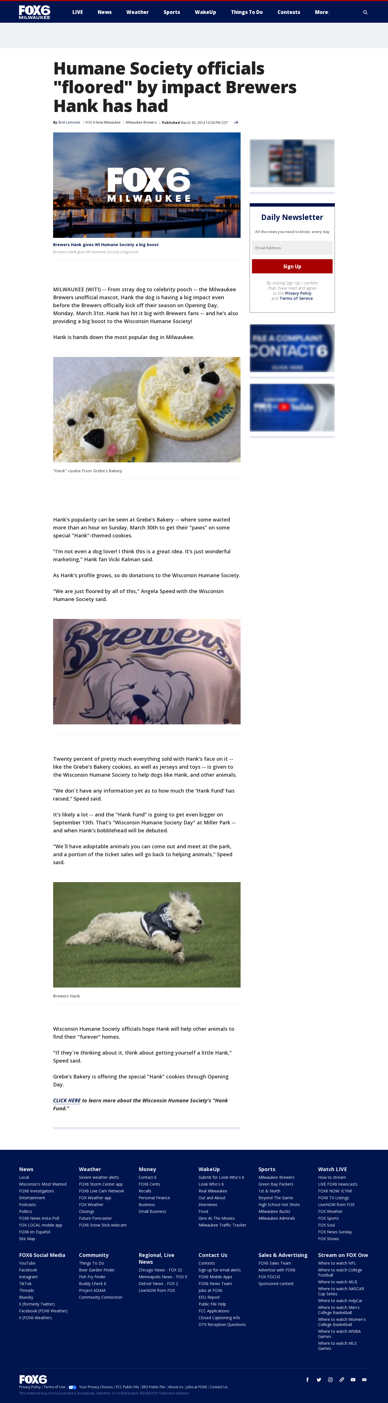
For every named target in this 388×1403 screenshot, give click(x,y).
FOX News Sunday (335, 1231)
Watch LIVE (332, 1169)
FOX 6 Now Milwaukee (103, 122)
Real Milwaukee (213, 1191)
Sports (266, 1169)
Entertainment (32, 1197)
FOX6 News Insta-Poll (39, 1218)
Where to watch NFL (337, 1263)
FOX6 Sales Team (274, 1263)
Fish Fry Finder (92, 1276)
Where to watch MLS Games (337, 1345)
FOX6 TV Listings (333, 1197)
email (364, 1379)
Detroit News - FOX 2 (158, 1283)
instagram (330, 1379)
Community (94, 1255)
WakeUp (209, 1169)
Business (147, 1204)
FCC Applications (214, 1310)
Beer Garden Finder (97, 1270)
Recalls (145, 1191)
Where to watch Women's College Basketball (342, 1322)
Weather (90, 1169)
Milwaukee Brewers (141, 122)
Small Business (152, 1211)
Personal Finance (154, 1197)
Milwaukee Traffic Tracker (222, 1225)
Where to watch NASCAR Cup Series (341, 1291)
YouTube (27, 1263)
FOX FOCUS (269, 1276)
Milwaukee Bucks (274, 1211)
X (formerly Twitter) (37, 1304)
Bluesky (26, 1297)
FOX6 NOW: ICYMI (335, 1191)
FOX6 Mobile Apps (215, 1276)
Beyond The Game (275, 1197)
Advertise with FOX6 (276, 1270)
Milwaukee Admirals (276, 1218)
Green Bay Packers (275, 1184)
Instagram (28, 1276)
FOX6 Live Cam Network (101, 1191)
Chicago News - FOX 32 (160, 1270)
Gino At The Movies (217, 1218)
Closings (86, 1211)
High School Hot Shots (279, 1204)
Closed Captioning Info (219, 1317)
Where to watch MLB (337, 1281)
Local (24, 1177)
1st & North (269, 1191)
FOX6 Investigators (36, 1191)
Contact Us (213, 1255)
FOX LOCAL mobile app (40, 1225)
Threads (26, 1290)
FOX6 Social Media (42, 1255)
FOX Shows (328, 1238)
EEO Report (209, 1297)
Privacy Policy (298, 293)
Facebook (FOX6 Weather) (43, 1310)
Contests (207, 1263)
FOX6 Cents (149, 1184)
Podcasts (27, 1204)
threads (341, 1379)
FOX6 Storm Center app (101, 1184)
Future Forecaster (95, 1218)
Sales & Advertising (283, 1255)
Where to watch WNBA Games (339, 1334)
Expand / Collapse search (365, 12)
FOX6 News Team (215, 1283)
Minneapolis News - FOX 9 (163, 1276)
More (321, 12)
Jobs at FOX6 (210, 1290)
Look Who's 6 (211, 1184)
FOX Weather (91, 1204)
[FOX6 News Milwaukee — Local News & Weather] (38, 12)
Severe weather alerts (99, 1177)
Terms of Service (296, 298)
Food (203, 1211)
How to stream (332, 1177)
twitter (319, 1379)
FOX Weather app (95, 1197)
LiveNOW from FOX (336, 1204)
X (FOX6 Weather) (35, 1317)
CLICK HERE (67, 1100)
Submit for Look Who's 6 (221, 1177)
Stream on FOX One (343, 1255)
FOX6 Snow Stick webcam (103, 1225)
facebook (307, 1379)
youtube (353, 1379)
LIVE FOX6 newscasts (338, 1184)
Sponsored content (276, 1283)
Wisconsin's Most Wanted (42, 1184)
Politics (25, 1211)
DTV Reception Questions (222, 1324)
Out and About (212, 1197)
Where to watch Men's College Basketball (339, 1310)
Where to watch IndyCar (340, 1300)
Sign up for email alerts (220, 1270)
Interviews (208, 1204)
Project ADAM (92, 1290)
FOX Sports (328, 1218)
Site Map (27, 1238)
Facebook (28, 1270)
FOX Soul (326, 1225)
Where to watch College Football (340, 1272)
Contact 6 (148, 1177)
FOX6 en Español (34, 1231)
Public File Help (212, 1304)
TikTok (25, 1283)
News (26, 1169)
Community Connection (100, 1297)
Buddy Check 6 (92, 1283)
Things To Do (91, 1263)
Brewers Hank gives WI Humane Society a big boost (106, 244)
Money (147, 1169)
